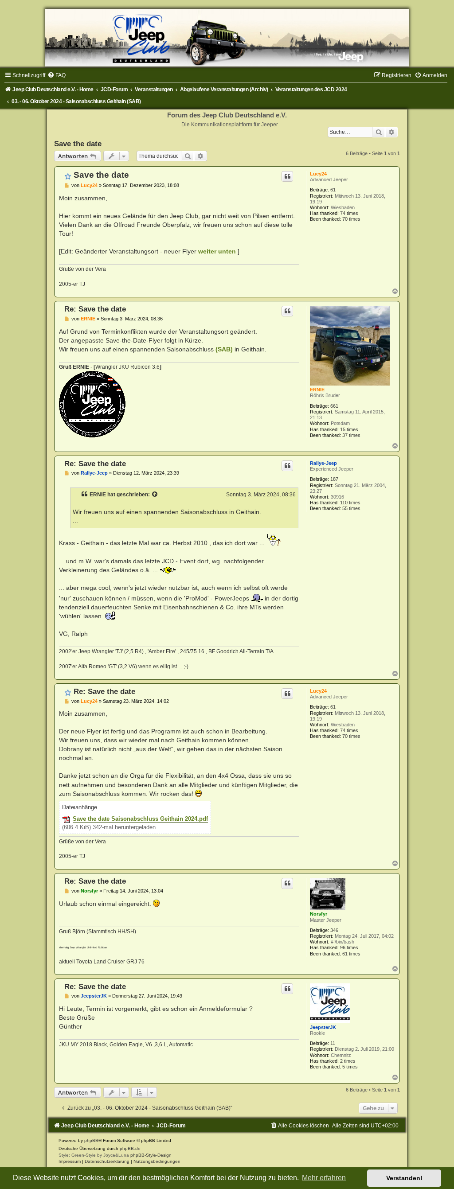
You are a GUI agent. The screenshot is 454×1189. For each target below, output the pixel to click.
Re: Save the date (95, 309)
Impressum (70, 1161)
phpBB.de (130, 1148)
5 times (350, 1066)
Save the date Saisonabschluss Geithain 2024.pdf (140, 818)
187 (334, 479)
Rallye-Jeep (323, 463)
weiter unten (217, 251)
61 (333, 189)
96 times (349, 947)
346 (334, 930)
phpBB (91, 1140)
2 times (348, 1061)
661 (334, 406)
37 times (351, 435)
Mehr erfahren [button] (324, 1177)
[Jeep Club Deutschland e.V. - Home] (227, 37)
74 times (349, 213)
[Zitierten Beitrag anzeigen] (155, 494)
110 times (350, 502)
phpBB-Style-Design (151, 1155)
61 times (351, 953)
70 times (351, 219)
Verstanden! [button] (404, 1177)
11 (332, 1043)
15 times (349, 429)
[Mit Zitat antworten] (287, 176)
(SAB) (224, 349)
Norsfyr (318, 913)
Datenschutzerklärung (107, 1161)
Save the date (78, 144)
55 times (351, 508)
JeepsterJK (323, 1027)
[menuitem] (56, 75)
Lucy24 (318, 173)
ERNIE (317, 389)
